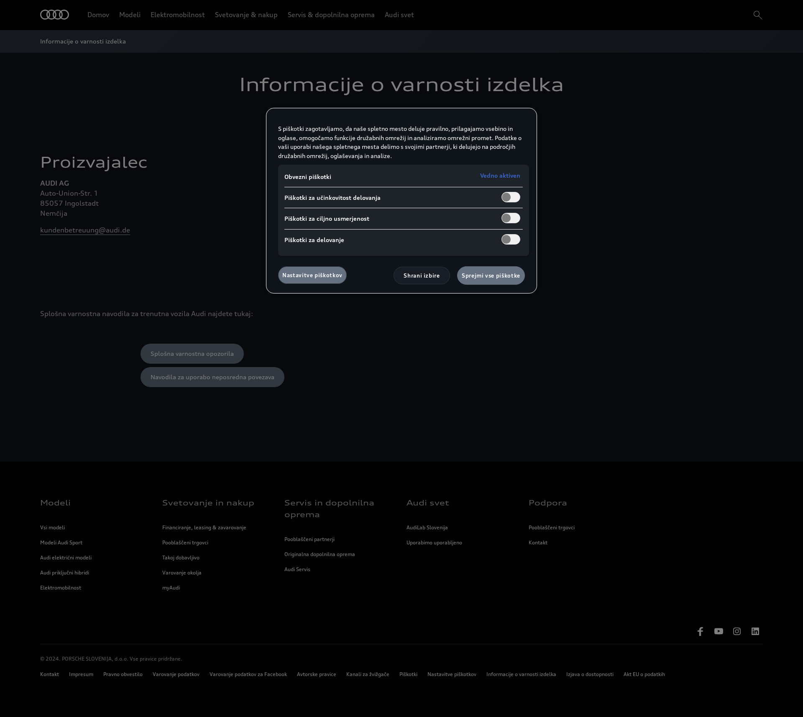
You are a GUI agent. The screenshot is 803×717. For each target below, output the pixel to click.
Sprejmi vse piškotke (491, 275)
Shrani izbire (422, 275)
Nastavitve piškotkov (312, 275)
